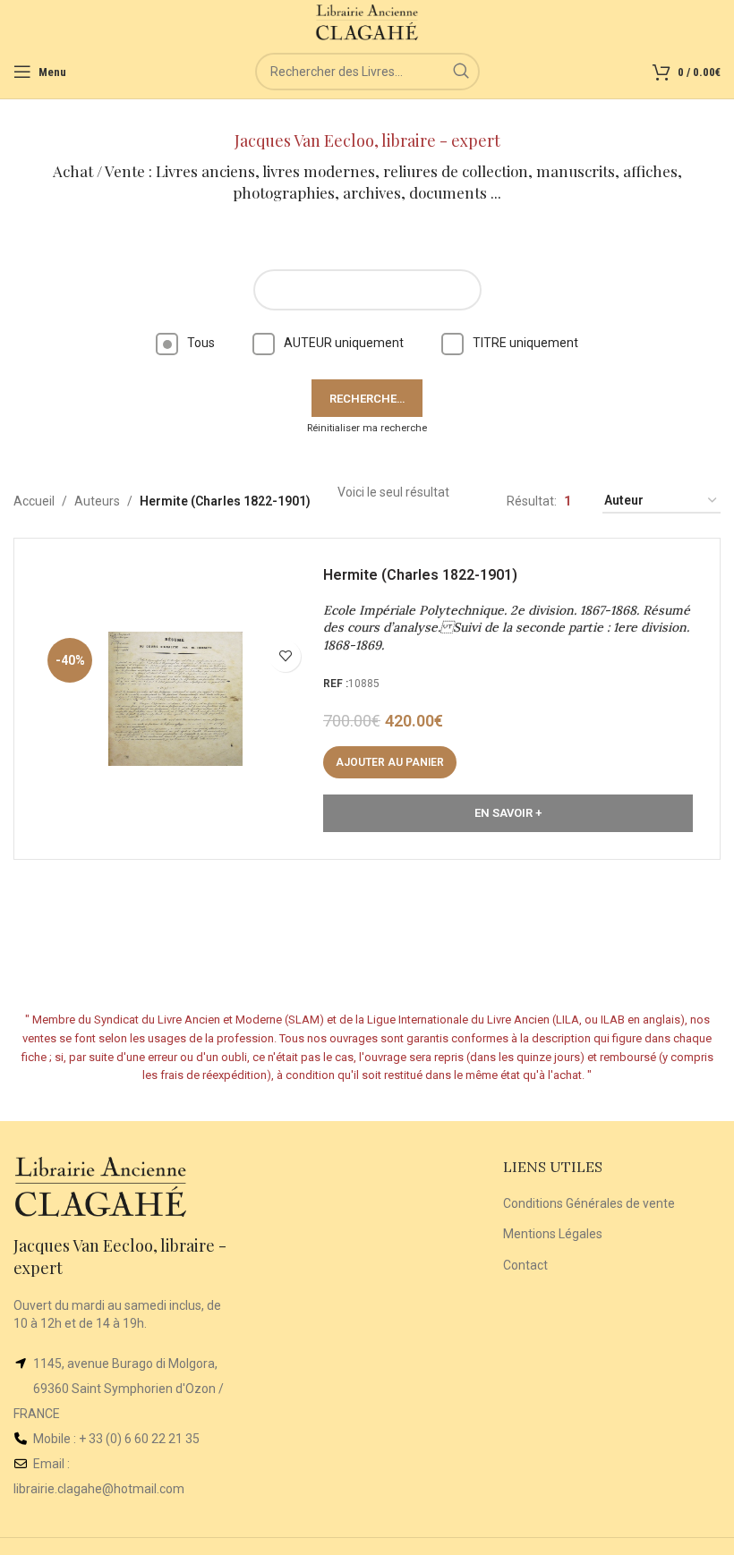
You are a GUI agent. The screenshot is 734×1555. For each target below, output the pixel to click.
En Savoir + (508, 813)
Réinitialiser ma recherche (367, 428)
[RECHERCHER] (461, 71)
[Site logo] (367, 21)
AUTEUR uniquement (344, 343)
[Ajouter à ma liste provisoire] (285, 656)
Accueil (34, 501)
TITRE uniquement (525, 343)
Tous (201, 343)
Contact (525, 1265)
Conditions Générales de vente (589, 1203)
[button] (390, 762)
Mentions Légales (552, 1234)
